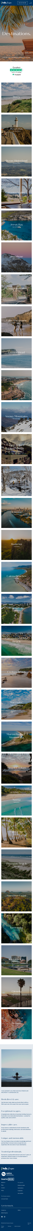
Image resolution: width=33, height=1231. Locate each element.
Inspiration (20, 1190)
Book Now (22, 2)
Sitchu (19, 1210)
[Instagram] (4, 1216)
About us (3, 1182)
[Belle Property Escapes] (16, 1168)
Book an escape (21, 1185)
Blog (2, 1185)
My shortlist (20, 1193)
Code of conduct (17, 1226)
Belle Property (4, 1212)
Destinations (20, 1188)
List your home (4, 1198)
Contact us (3, 1210)
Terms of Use (29, 1224)
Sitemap (9, 1226)
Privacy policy (2, 1227)
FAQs (2, 1190)
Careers (3, 1187)
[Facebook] (2, 1216)
